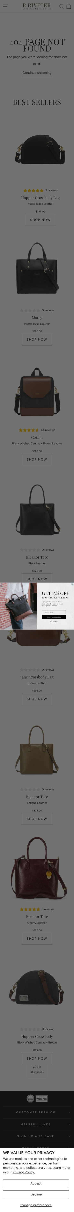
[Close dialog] (72, 584)
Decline (36, 1194)
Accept (36, 1183)
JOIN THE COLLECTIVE (54, 617)
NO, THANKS (54, 621)
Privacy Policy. (24, 1172)
